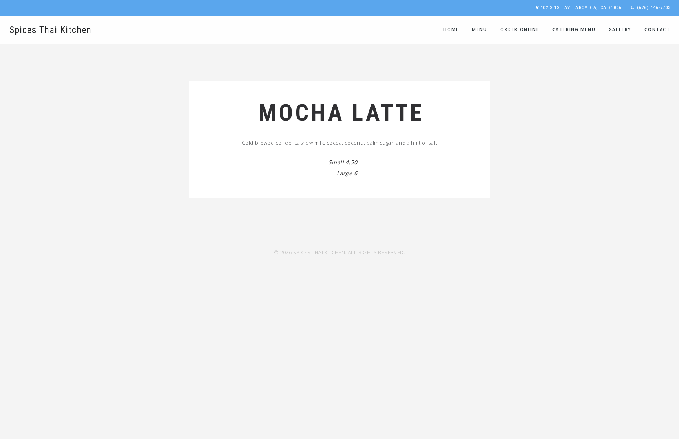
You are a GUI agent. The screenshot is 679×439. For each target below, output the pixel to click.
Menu (479, 29)
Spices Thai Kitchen (50, 30)
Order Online (519, 29)
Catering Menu (574, 29)
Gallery (620, 29)
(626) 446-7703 (654, 7)
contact (657, 29)
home (451, 29)
